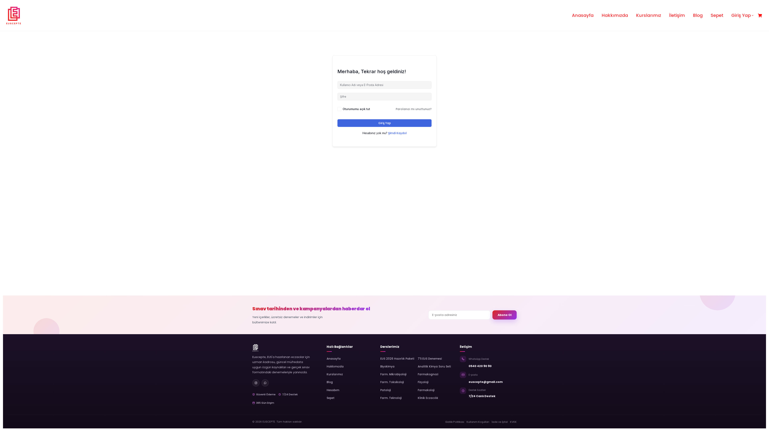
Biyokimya (387, 366)
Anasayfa (583, 15)
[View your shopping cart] (760, 15)
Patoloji (385, 390)
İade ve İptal (500, 422)
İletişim (677, 15)
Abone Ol (504, 315)
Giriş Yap (741, 15)
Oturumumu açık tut (356, 109)
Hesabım (333, 390)
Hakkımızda (615, 15)
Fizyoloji (423, 382)
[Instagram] (256, 382)
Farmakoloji (426, 390)
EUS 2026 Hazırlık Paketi (397, 359)
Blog (698, 15)
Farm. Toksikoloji (392, 382)
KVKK (513, 422)
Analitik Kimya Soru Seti (434, 366)
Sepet (717, 15)
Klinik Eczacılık (428, 398)
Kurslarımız (648, 15)
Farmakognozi (428, 374)
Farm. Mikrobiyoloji (393, 374)
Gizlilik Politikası (454, 422)
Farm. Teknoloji (391, 398)
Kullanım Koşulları (478, 422)
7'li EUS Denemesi (430, 359)
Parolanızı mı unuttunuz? (414, 109)
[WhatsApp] (265, 382)
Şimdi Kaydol (397, 133)
